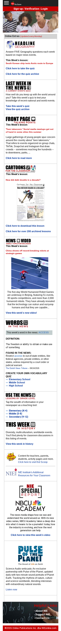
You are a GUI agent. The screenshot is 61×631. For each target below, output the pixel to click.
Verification (32, 8)
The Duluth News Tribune (16, 368)
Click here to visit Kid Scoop (33, 462)
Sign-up (18, 8)
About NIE (41, 610)
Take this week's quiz (17, 106)
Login (44, 8)
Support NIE (42, 614)
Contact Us (42, 618)
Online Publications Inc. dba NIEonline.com (34, 628)
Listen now (11, 589)
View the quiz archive (17, 109)
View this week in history (19, 444)
